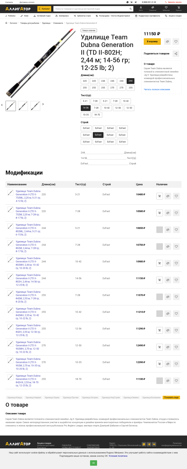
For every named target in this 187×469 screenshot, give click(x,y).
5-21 (85, 101)
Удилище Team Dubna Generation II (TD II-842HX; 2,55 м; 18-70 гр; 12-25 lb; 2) (28, 380)
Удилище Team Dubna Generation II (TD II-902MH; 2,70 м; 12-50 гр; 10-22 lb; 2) (28, 347)
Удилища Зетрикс (90, 397)
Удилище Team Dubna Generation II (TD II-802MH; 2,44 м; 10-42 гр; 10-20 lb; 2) (28, 263)
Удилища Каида (14, 397)
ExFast (86, 128)
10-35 (86, 114)
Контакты (9, 2)
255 (85, 87)
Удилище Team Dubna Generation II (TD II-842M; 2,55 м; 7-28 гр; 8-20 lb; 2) (28, 296)
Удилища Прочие (70, 397)
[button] (1, 104)
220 (85, 81)
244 (103, 81)
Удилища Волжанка (151, 397)
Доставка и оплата (27, 2)
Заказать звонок (175, 2)
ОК (93, 463)
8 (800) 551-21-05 (149, 2)
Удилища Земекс (131, 397)
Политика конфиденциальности (172, 444)
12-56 (118, 108)
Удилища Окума (52, 397)
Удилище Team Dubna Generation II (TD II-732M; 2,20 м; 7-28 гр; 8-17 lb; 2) (28, 212)
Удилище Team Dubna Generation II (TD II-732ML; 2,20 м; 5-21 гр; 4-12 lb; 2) (28, 196)
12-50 (129, 108)
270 (112, 87)
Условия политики (118, 456)
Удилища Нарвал (33, 397)
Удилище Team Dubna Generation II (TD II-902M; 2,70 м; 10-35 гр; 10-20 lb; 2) (28, 363)
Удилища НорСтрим (111, 397)
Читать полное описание (157, 89)
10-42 (126, 101)
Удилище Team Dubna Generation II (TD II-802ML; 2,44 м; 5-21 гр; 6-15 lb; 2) (28, 229)
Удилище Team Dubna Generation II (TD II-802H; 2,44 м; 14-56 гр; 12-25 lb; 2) (28, 280)
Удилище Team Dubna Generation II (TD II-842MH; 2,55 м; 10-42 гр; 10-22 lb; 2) (28, 313)
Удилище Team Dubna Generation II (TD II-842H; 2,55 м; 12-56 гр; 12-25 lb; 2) (28, 330)
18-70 (97, 114)
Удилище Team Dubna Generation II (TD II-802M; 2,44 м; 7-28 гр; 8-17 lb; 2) (28, 246)
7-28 (95, 101)
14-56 (86, 107)
